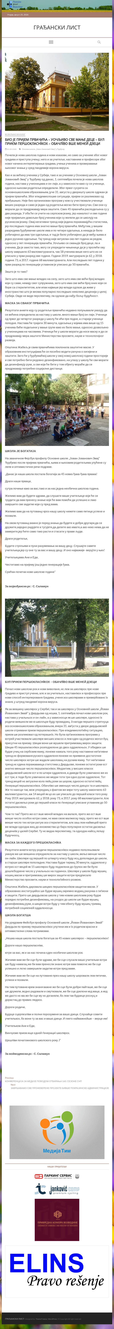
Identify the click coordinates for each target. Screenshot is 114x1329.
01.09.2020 (11, 149)
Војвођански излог (15, 134)
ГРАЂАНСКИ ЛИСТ (57, 27)
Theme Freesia (41, 1319)
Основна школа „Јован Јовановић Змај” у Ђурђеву (43, 149)
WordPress (52, 1319)
